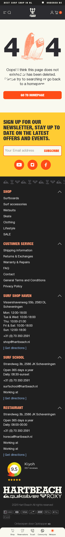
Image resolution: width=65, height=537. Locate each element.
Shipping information (17, 250)
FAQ (6, 268)
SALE (7, 234)
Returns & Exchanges (18, 256)
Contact (9, 274)
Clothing (9, 222)
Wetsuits (9, 210)
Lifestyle (9, 228)
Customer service (18, 244)
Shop (7, 191)
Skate (7, 216)
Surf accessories (15, 204)
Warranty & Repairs (16, 262)
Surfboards (11, 198)
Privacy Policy (12, 286)
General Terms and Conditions (24, 280)
